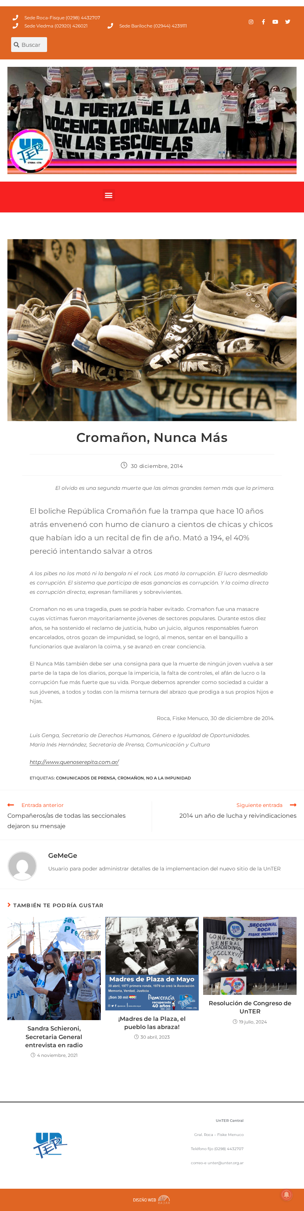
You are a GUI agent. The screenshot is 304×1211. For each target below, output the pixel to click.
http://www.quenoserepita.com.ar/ (74, 762)
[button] (109, 195)
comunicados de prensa (85, 778)
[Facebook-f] (263, 22)
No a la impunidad (168, 778)
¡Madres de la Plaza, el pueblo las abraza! (152, 1023)
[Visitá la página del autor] (22, 865)
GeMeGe (62, 856)
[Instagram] (251, 22)
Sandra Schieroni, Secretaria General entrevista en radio (54, 1037)
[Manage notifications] (287, 1195)
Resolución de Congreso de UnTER (250, 1007)
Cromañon (131, 778)
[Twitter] (287, 22)
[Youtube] (275, 22)
